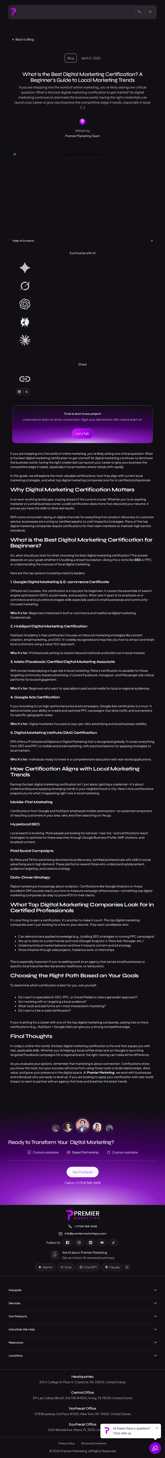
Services (14, 1303)
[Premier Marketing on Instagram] (79, 1242)
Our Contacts (83, 1172)
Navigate (15, 1290)
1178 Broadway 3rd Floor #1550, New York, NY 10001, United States (82, 1414)
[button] (152, 241)
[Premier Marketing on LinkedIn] (90, 1242)
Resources (16, 1342)
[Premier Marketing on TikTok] (113, 1242)
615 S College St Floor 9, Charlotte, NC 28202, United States (82, 1382)
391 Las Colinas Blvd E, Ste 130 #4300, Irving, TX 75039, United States (82, 1398)
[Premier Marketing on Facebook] (67, 1242)
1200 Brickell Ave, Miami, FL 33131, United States (82, 1430)
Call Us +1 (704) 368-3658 (83, 1182)
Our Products (18, 1316)
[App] (82, 268)
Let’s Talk (82, 433)
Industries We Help (22, 1329)
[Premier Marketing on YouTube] (102, 1242)
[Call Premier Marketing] (139, 11)
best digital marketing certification (43, 458)
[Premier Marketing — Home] (13, 12)
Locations (15, 1355)
